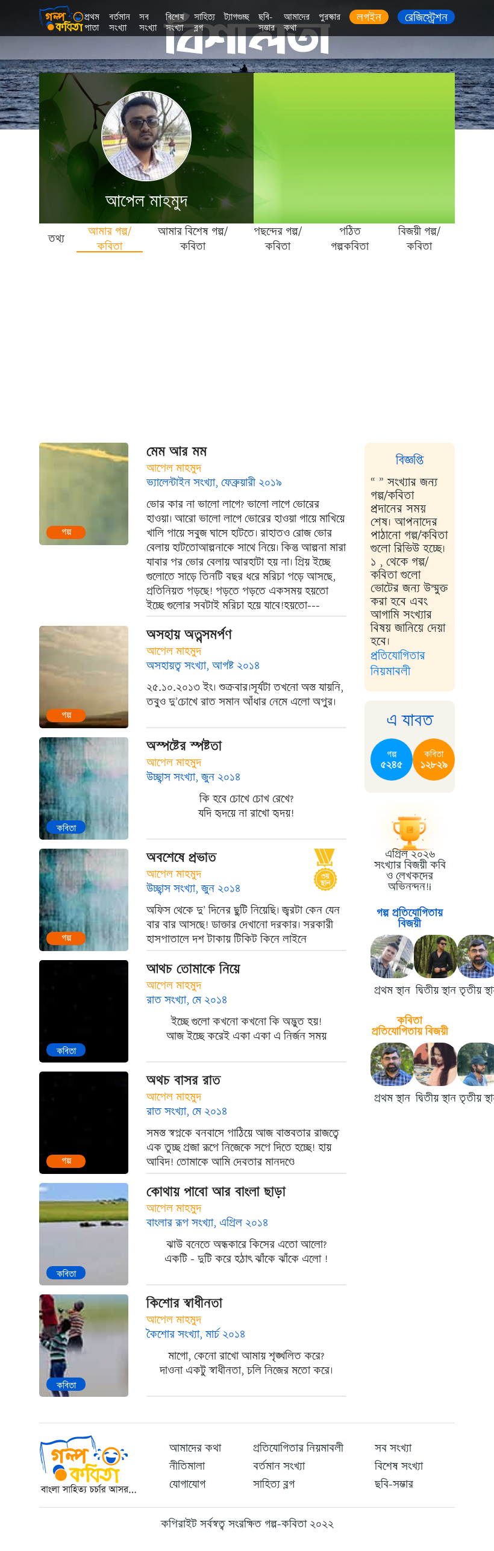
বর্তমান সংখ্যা (119, 22)
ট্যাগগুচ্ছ (236, 17)
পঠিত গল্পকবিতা (350, 238)
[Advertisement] (247, 343)
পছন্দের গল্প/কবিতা (278, 238)
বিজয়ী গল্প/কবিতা (419, 238)
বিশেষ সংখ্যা (175, 22)
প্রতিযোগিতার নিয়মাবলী (397, 663)
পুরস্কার (329, 17)
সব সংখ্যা (148, 22)
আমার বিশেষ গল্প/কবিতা (193, 238)
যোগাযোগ (187, 1484)
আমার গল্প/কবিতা (109, 238)
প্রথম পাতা (91, 22)
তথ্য (56, 238)
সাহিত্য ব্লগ (204, 22)
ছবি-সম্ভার (266, 22)
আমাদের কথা (297, 22)
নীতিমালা (187, 1466)
